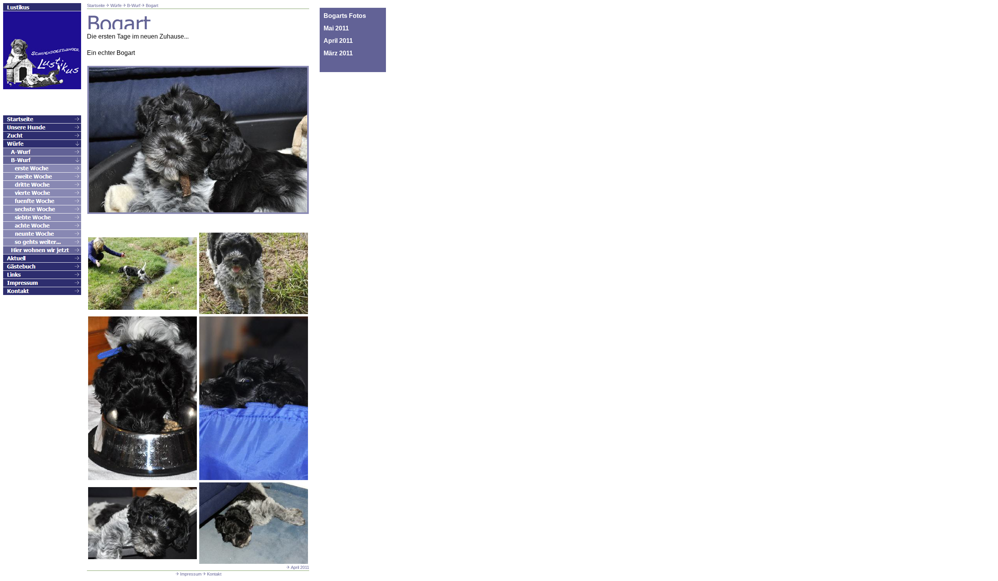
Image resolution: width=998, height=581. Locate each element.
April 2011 (300, 567)
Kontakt (214, 574)
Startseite (96, 5)
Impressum (191, 574)
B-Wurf (133, 5)
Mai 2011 (336, 28)
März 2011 (338, 53)
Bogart (152, 5)
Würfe (116, 5)
